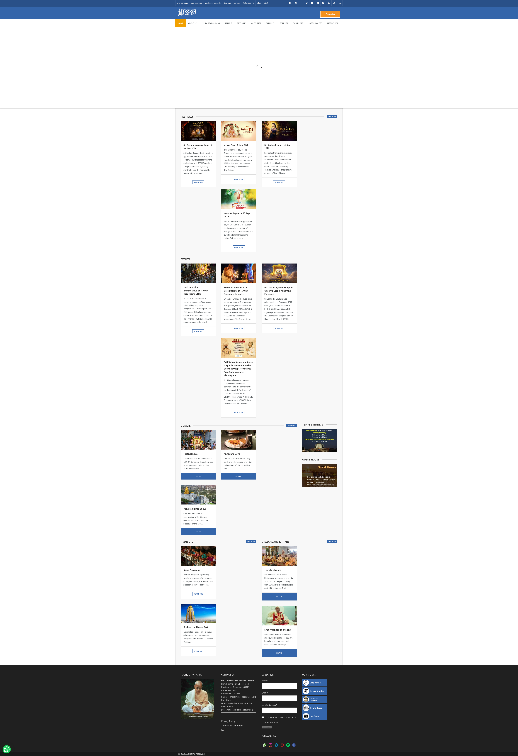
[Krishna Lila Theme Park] (198, 613)
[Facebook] (301, 3)
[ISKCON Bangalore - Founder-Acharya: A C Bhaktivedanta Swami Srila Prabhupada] (187, 15)
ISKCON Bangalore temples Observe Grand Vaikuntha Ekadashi (278, 291)
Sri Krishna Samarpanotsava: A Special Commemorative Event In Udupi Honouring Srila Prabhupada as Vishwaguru (238, 369)
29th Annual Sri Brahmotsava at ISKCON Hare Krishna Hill (196, 291)
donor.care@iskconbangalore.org (236, 703)
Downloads (298, 23)
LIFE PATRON (332, 23)
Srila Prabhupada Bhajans (277, 629)
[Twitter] (306, 3)
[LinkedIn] (317, 3)
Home (180, 23)
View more (332, 116)
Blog (259, 3)
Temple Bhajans (272, 569)
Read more (198, 182)
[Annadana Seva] (238, 440)
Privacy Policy (228, 721)
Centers (227, 3)
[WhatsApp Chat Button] (7, 749)
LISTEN (279, 596)
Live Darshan (182, 3)
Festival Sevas (191, 453)
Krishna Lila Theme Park (195, 627)
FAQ (223, 729)
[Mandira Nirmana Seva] (198, 494)
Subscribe (267, 727)
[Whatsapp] (328, 3)
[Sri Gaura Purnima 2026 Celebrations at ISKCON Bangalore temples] (238, 273)
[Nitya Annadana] (198, 556)
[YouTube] (312, 3)
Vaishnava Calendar (213, 3)
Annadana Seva (232, 453)
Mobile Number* (269, 704)
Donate (330, 14)
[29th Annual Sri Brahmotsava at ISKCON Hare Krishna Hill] (198, 273)
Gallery (270, 23)
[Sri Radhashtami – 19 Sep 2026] (279, 131)
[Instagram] (295, 3)
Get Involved (315, 23)
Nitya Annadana (191, 569)
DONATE (198, 476)
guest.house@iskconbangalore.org (237, 709)
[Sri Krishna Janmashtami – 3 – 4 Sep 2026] (198, 131)
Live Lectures (196, 3)
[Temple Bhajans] (279, 556)
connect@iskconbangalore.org (241, 696)
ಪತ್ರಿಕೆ (266, 3)
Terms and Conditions (232, 725)
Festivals (241, 23)
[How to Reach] (290, 3)
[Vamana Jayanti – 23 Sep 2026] (238, 199)
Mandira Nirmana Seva (194, 508)
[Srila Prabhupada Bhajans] (279, 615)
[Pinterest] (323, 3)
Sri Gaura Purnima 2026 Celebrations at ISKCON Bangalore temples (236, 291)
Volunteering (248, 3)
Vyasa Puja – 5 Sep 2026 (236, 144)
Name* (265, 680)
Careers (237, 3)
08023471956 (234, 693)
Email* (265, 692)
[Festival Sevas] (198, 440)
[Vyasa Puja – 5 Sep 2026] (238, 131)
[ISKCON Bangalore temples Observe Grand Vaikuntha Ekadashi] (279, 273)
